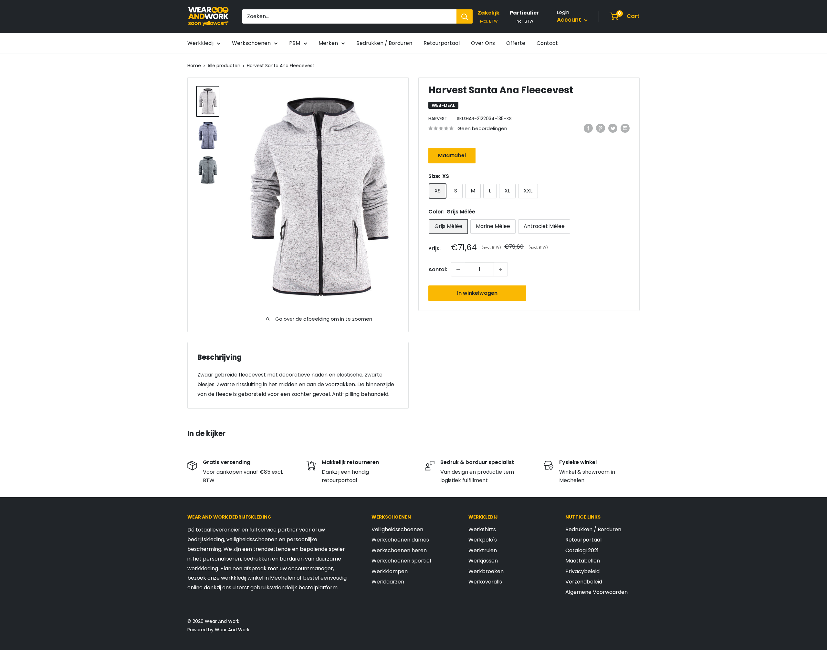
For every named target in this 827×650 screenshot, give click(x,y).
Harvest (437, 118)
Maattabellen (582, 560)
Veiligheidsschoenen (397, 529)
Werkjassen (483, 560)
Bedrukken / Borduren (384, 43)
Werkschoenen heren (399, 550)
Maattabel (452, 155)
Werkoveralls (485, 581)
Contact (547, 43)
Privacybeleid (582, 571)
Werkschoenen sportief (402, 560)
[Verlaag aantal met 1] (458, 269)
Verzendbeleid (583, 581)
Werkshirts (482, 529)
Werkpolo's (482, 539)
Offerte (515, 43)
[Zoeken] (464, 16)
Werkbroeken (486, 571)
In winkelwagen (477, 293)
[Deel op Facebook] (588, 128)
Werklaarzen (388, 581)
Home (194, 65)
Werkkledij (200, 43)
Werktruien (482, 550)
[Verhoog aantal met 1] (501, 269)
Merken (328, 43)
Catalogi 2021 (582, 550)
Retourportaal (442, 43)
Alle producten (223, 65)
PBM (294, 43)
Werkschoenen (251, 43)
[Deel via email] (625, 128)
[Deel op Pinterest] (600, 128)
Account (569, 20)
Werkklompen (390, 571)
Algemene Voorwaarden (596, 592)
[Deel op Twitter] (612, 128)
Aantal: (437, 269)
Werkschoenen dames (400, 539)
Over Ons (483, 43)
